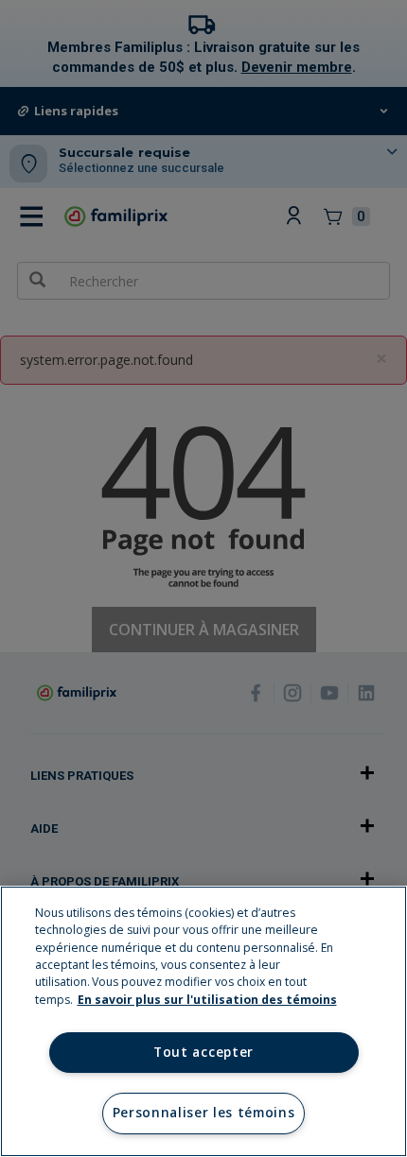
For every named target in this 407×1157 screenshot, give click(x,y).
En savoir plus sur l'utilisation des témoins (207, 1000)
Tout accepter (203, 1052)
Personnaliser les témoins (204, 1112)
